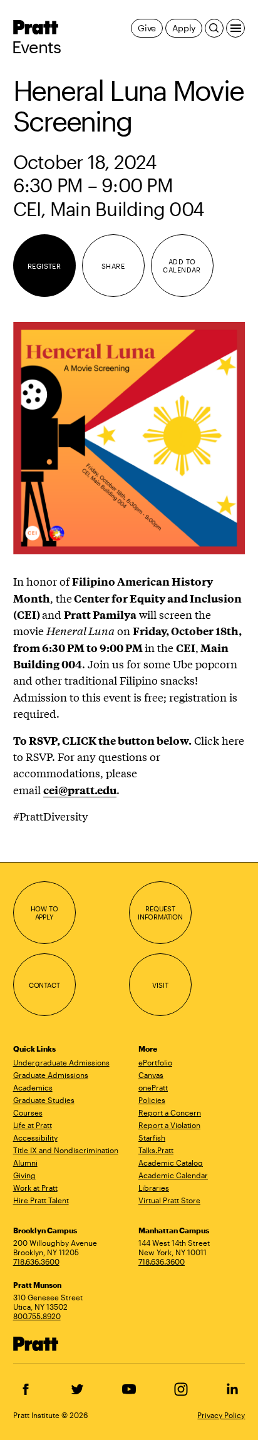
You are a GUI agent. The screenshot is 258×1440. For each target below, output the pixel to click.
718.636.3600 (36, 1261)
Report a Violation (169, 1125)
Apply (183, 28)
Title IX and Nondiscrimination (65, 1150)
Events (36, 47)
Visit (160, 985)
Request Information (160, 912)
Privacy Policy (221, 1415)
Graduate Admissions (50, 1074)
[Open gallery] (129, 438)
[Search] (214, 28)
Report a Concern (169, 1112)
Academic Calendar (173, 1175)
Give (147, 28)
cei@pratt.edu (79, 789)
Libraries (153, 1187)
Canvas (150, 1074)
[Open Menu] (235, 28)
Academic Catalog (170, 1162)
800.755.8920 (37, 1316)
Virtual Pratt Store (169, 1200)
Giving (24, 1175)
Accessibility (35, 1137)
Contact (44, 985)
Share (113, 266)
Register (44, 266)
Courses (28, 1112)
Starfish (151, 1137)
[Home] (35, 1342)
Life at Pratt (32, 1125)
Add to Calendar (182, 265)
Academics (33, 1087)
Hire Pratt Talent (41, 1200)
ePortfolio (155, 1062)
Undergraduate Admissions (61, 1062)
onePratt (153, 1087)
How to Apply (44, 912)
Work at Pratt (35, 1187)
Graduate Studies (44, 1100)
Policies (151, 1100)
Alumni (25, 1162)
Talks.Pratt (155, 1150)
